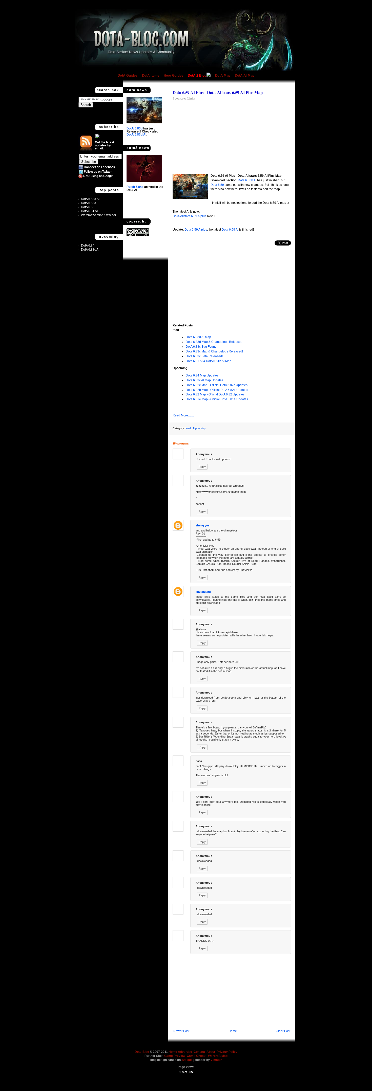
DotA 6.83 (87, 207)
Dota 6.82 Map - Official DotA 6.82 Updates (215, 394)
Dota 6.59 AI (230, 229)
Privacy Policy (227, 1051)
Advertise (185, 1051)
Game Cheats (197, 1055)
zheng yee (202, 525)
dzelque (187, 1059)
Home (233, 1031)
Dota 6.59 (217, 185)
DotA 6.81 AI (89, 211)
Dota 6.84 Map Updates (202, 375)
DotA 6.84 (87, 245)
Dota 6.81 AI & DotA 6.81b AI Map (208, 361)
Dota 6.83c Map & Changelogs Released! (214, 351)
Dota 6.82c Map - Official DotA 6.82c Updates (216, 385)
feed (188, 428)
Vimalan (216, 1059)
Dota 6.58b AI (247, 180)
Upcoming (199, 428)
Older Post (283, 1031)
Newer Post (181, 1031)
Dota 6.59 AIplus (195, 229)
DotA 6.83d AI (90, 199)
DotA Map (222, 75)
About (210, 1051)
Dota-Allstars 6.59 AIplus (189, 216)
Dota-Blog (142, 1051)
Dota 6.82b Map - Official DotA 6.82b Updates (217, 390)
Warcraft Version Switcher (98, 215)
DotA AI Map (244, 75)
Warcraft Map (218, 1055)
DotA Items (150, 75)
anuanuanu (203, 591)
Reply (202, 466)
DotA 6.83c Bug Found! (201, 346)
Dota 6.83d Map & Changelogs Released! (214, 342)
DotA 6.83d (88, 203)
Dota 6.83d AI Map (198, 337)
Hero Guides (173, 75)
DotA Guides (127, 75)
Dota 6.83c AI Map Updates (204, 380)
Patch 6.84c (135, 186)
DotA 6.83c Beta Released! (204, 356)
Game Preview (175, 1055)
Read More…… (183, 415)
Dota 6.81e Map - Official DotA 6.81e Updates (217, 399)
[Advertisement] (215, 136)
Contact (199, 1051)
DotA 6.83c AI (90, 249)
